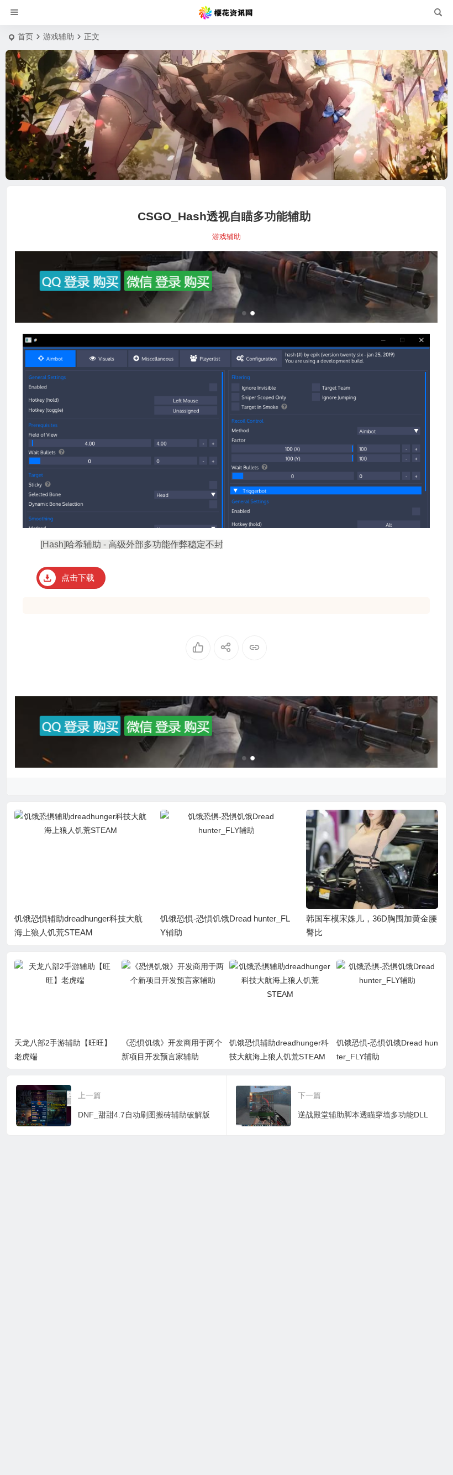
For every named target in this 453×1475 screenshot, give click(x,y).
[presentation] (374, 827)
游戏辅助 (58, 36)
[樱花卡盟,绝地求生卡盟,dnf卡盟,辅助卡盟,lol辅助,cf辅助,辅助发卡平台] (226, 12)
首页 (25, 36)
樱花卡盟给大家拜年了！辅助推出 (368, 918)
